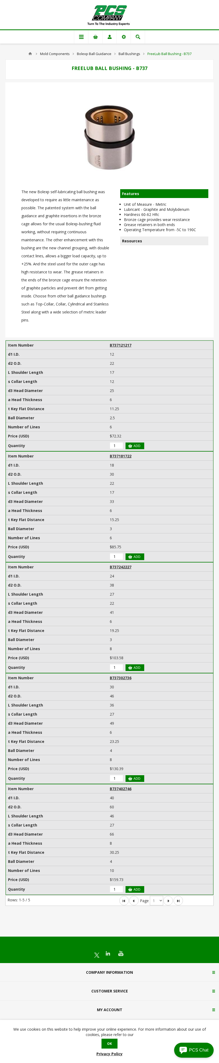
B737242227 (120, 566)
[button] (194, 1050)
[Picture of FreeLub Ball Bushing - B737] (109, 135)
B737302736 (120, 677)
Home (30, 53)
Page (144, 900)
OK (109, 1043)
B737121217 (120, 345)
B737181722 (120, 456)
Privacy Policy (109, 1053)
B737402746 (120, 788)
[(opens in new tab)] (96, 955)
